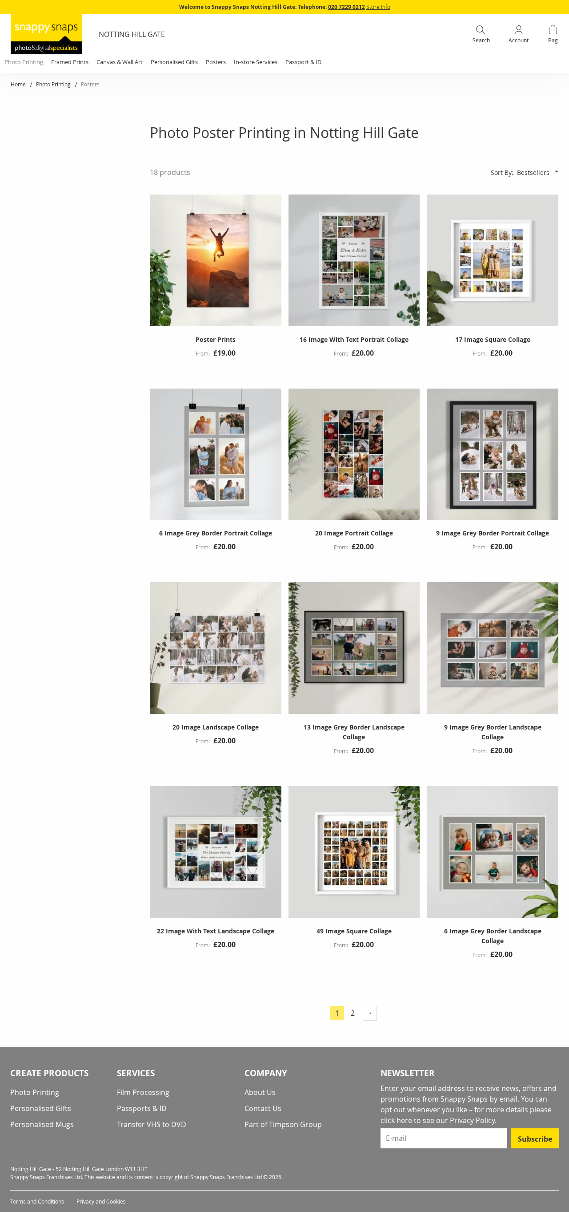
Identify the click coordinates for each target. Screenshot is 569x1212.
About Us (260, 1092)
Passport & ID (303, 62)
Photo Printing (54, 84)
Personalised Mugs (42, 1124)
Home (19, 84)
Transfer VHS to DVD (151, 1124)
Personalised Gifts (40, 1108)
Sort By (501, 172)
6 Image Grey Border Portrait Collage (215, 533)
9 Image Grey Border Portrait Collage (492, 533)
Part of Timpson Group (283, 1124)
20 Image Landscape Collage (215, 727)
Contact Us (262, 1108)
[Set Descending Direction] (556, 171)
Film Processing (143, 1092)
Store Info (378, 6)
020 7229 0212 (346, 7)
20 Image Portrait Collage (354, 533)
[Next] (370, 1013)
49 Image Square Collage (354, 931)
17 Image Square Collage (492, 339)
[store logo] (46, 34)
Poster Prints (216, 339)
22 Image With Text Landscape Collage (215, 931)
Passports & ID (142, 1108)
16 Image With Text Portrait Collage (354, 339)
